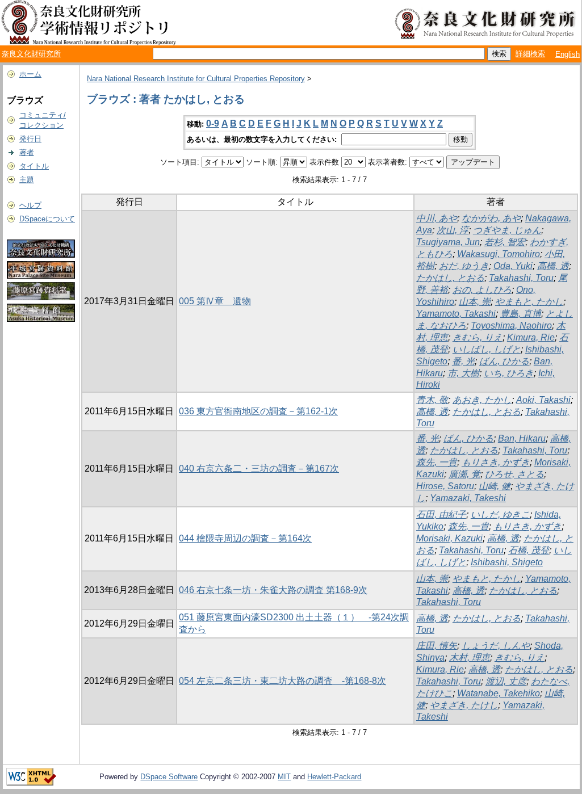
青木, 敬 (432, 400)
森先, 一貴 (436, 462)
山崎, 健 (494, 486)
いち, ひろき (509, 373)
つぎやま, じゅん (507, 230)
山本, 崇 (475, 301)
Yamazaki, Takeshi (468, 498)
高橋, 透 (553, 266)
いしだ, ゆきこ (500, 514)
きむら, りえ (478, 337)
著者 (26, 152)
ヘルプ (30, 205)
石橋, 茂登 (528, 550)
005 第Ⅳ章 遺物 (215, 301)
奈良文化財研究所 (31, 53)
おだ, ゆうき (464, 266)
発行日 (30, 139)
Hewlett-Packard (334, 776)
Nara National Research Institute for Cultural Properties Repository (196, 78)
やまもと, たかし (529, 301)
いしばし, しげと (487, 349)
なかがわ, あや (491, 218)
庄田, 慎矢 (436, 645)
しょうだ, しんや (496, 645)
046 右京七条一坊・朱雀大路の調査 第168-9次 (273, 590)
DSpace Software (169, 776)
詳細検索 (530, 53)
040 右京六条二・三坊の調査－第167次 (259, 468)
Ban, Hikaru (522, 438)
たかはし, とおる (450, 278)
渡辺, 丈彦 (505, 681)
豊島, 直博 (520, 313)
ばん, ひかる (504, 361)
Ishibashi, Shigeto (507, 562)
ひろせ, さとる (514, 474)
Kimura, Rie (531, 337)
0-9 (212, 123)
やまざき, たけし (464, 705)
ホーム (30, 74)
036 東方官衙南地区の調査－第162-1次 (258, 411)
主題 (26, 179)
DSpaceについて (47, 219)
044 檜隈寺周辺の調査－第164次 (245, 538)
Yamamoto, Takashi (456, 313)
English (567, 54)
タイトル (34, 166)
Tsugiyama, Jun (448, 242)
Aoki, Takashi (543, 400)
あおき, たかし (482, 400)
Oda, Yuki (513, 266)
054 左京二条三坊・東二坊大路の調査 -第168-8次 (282, 681)
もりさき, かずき (496, 462)
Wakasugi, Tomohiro (498, 254)
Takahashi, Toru (521, 278)
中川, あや (436, 218)
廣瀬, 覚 (464, 474)
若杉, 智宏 (504, 242)
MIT (284, 776)
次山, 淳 (452, 230)
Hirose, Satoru (445, 486)
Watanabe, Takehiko (498, 693)
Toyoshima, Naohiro (511, 325)
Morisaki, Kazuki (449, 538)
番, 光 (463, 361)
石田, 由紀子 (441, 514)
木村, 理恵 (469, 657)
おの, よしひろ (482, 290)
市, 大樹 (463, 373)
